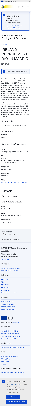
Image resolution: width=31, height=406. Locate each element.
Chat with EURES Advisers (9, 271)
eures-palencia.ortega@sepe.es (11, 215)
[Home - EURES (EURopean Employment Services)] (9, 7)
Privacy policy (5, 359)
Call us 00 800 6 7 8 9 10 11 (9, 331)
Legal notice (5, 361)
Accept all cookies (13, 397)
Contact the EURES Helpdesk (10, 268)
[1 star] (3, 234)
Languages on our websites (9, 356)
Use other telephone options (10, 333)
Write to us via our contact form (10, 336)
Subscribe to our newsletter (9, 293)
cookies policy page (15, 384)
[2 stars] (4, 234)
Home (5, 44)
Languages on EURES (8, 301)
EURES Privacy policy (8, 306)
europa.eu (15, 322)
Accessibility (5, 259)
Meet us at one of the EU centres (11, 339)
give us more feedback (11, 239)
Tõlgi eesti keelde (11, 26)
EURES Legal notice (7, 309)
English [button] (19, 7)
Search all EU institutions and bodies (12, 372)
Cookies (3, 364)
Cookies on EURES (7, 304)
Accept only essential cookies (16, 402)
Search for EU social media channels (12, 347)
